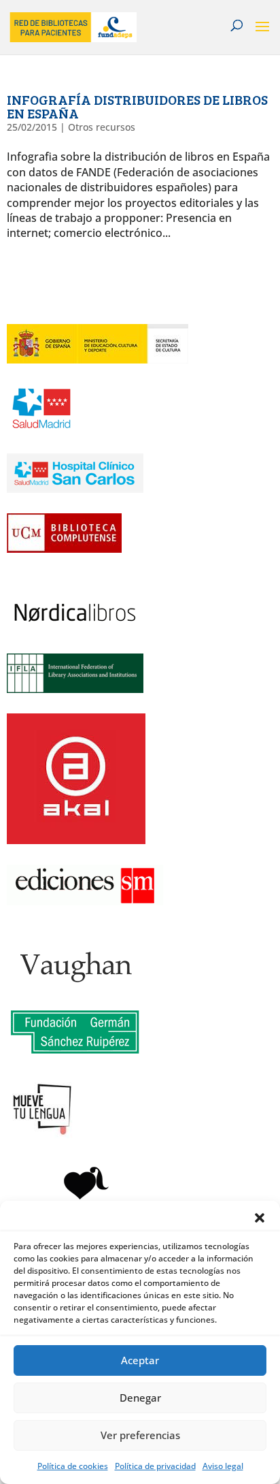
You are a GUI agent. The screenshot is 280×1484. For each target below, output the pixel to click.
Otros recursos (101, 126)
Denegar (140, 1397)
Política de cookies (72, 1466)
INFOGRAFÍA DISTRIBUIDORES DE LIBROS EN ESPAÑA (137, 106)
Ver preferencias (140, 1435)
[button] (259, 1218)
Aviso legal (223, 1466)
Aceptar (140, 1360)
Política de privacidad (155, 1466)
